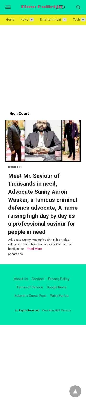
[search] (78, 7)
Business (15, 167)
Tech (76, 19)
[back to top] (75, 391)
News (25, 19)
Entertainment (50, 19)
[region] (43, 65)
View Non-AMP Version (56, 310)
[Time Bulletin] (42, 7)
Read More (34, 249)
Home (10, 19)
